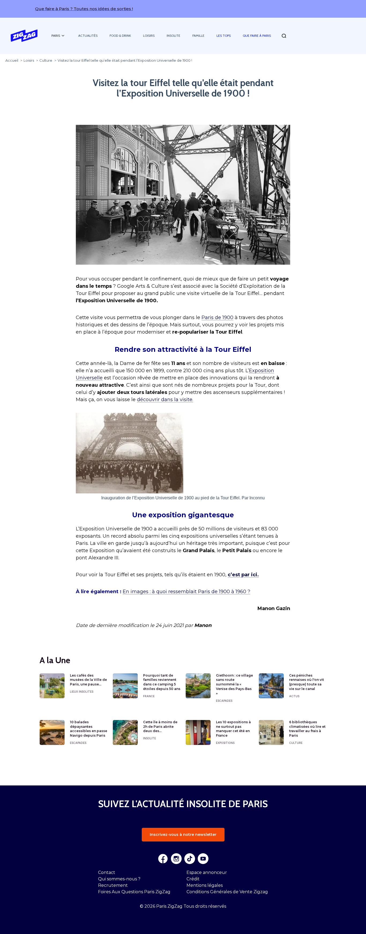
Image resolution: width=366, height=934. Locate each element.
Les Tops (223, 36)
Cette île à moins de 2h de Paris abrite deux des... (160, 726)
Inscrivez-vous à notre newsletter (183, 834)
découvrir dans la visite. (165, 400)
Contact (106, 872)
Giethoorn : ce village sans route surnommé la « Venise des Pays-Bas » (234, 684)
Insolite (173, 36)
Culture (295, 742)
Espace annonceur (206, 872)
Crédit (193, 878)
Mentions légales (204, 885)
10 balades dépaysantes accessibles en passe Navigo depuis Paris (88, 728)
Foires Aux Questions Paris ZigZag (134, 891)
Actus (294, 696)
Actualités (88, 36)
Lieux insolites (81, 691)
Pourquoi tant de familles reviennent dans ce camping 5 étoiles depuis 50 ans (161, 682)
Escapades (224, 700)
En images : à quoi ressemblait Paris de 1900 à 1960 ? (186, 592)
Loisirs (149, 36)
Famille (198, 36)
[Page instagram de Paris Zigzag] (176, 858)
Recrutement (113, 885)
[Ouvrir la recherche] (284, 36)
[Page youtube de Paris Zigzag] (203, 858)
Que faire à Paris (257, 36)
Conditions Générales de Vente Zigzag (227, 891)
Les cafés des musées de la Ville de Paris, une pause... (88, 679)
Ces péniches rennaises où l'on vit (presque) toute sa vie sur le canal (306, 682)
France (149, 696)
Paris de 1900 (217, 317)
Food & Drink (120, 36)
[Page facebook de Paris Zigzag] (163, 858)
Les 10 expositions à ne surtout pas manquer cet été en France (233, 728)
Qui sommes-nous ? (119, 878)
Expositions (225, 742)
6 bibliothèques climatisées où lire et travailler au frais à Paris (307, 728)
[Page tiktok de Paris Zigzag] (189, 858)
